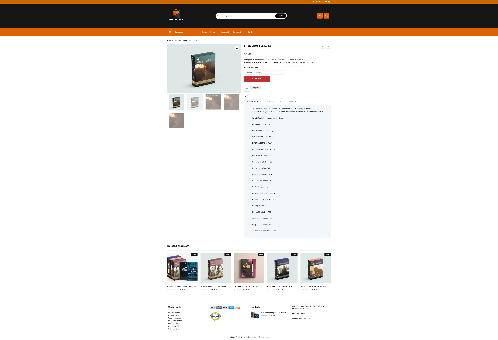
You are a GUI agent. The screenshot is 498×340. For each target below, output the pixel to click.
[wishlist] (179, 290)
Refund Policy (174, 313)
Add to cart (257, 79)
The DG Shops (242, 337)
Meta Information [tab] (288, 102)
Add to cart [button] (169, 290)
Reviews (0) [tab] (269, 102)
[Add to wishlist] (247, 88)
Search (280, 16)
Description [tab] (252, 102)
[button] (236, 48)
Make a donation (251, 68)
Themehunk (264, 337)
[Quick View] (174, 290)
